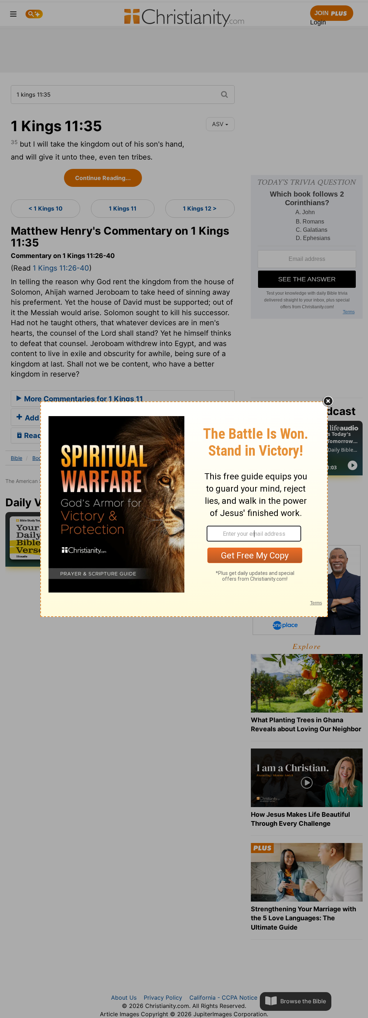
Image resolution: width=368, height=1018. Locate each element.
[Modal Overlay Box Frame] (184, 509)
